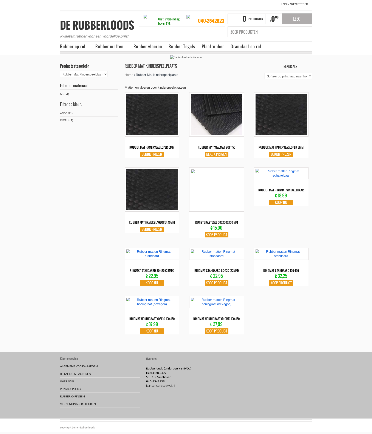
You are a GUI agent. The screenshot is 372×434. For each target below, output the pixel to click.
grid (301, 66)
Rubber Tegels (182, 46)
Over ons (67, 381)
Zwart (64, 112)
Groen (65, 120)
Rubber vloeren (147, 46)
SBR (62, 93)
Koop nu (281, 202)
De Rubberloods (97, 25)
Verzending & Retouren (78, 404)
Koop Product (216, 234)
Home (129, 75)
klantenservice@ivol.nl (160, 385)
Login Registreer (294, 4)
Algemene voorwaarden (79, 366)
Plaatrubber (213, 46)
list (309, 66)
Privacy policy (70, 389)
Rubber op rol (71, 46)
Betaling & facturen (75, 374)
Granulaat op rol (246, 46)
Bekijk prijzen (152, 154)
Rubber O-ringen (72, 396)
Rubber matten (108, 46)
